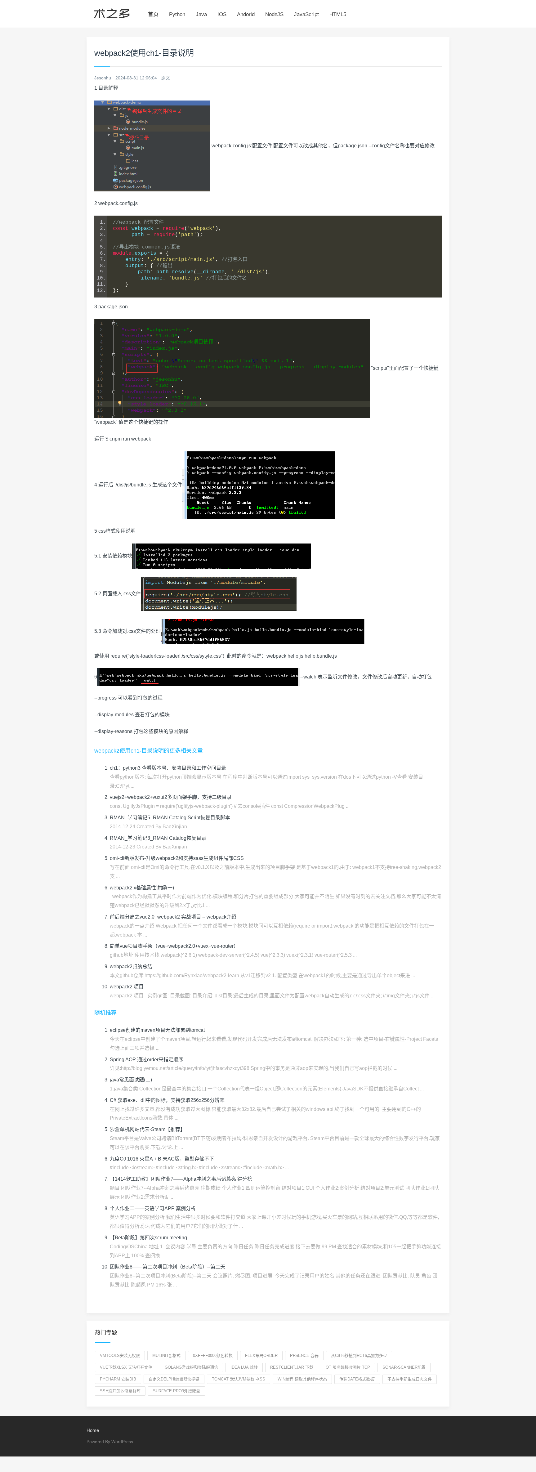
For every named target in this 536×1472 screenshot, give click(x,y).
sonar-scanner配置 (404, 1367)
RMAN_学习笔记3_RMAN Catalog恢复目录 (158, 838)
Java (201, 14)
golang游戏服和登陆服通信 (191, 1367)
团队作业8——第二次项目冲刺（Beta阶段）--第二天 (167, 1266)
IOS (221, 14)
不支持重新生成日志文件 (409, 1379)
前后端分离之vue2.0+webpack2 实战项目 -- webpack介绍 (173, 916)
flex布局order (261, 1355)
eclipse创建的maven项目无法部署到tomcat (157, 1030)
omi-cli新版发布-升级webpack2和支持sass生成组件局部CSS (177, 858)
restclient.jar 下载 (291, 1367)
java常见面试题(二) (131, 1079)
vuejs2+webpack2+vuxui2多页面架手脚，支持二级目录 (171, 797)
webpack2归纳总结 (131, 966)
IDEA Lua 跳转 (244, 1367)
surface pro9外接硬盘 (176, 1391)
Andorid (246, 14)
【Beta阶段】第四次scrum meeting (148, 1237)
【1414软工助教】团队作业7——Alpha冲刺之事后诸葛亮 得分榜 (181, 1179)
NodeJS (274, 14)
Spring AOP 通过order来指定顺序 (146, 1059)
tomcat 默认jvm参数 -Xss (238, 1379)
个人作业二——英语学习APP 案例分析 (153, 1208)
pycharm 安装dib (118, 1379)
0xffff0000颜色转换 (213, 1355)
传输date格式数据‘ (357, 1379)
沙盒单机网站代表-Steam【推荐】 (147, 1129)
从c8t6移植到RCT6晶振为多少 (359, 1355)
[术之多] (112, 12)
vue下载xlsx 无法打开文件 (126, 1367)
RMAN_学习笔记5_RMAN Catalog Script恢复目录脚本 (170, 817)
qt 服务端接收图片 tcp (348, 1367)
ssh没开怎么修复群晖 (120, 1391)
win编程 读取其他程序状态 (302, 1379)
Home (93, 1430)
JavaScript (306, 14)
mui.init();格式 (166, 1355)
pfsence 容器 (304, 1355)
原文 (165, 77)
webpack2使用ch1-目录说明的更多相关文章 (148, 751)
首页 (153, 14)
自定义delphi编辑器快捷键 (174, 1379)
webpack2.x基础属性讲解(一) (142, 887)
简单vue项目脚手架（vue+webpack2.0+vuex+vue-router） (174, 946)
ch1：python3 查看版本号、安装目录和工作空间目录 (168, 768)
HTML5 (337, 14)
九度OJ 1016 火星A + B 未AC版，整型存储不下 (162, 1158)
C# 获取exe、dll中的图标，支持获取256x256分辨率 (167, 1100)
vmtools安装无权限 (120, 1355)
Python (177, 14)
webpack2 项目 (127, 986)
